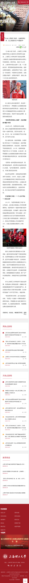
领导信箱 (17, 512)
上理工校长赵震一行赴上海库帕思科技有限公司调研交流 (15, 444)
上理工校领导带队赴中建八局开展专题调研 (15, 363)
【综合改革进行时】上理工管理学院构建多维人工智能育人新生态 (15, 418)
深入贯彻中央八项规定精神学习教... (14, 545)
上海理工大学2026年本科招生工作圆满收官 (15, 356)
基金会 (2, 523)
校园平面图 (17, 526)
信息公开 (3, 512)
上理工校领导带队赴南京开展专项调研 (14, 350)
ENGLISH (23, 2)
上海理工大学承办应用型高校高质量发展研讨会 (14, 485)
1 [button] (23, 547)
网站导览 (3, 526)
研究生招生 (17, 516)
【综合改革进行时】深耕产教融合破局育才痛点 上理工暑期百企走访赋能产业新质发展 (15, 435)
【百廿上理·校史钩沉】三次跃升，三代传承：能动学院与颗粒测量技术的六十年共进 (15, 342)
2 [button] (24, 547)
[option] (14, 542)
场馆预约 (3, 519)
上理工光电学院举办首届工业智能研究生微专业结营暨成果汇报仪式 (15, 383)
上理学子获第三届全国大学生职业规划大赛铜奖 (14, 493)
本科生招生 (3, 516)
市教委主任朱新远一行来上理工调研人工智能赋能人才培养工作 (15, 391)
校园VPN (3, 530)
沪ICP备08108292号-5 (18, 572)
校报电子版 (17, 523)
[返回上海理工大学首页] (8, 1)
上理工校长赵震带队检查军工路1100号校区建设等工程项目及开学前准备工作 (15, 334)
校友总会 (17, 519)
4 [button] (27, 547)
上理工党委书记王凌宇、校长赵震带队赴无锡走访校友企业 (15, 409)
